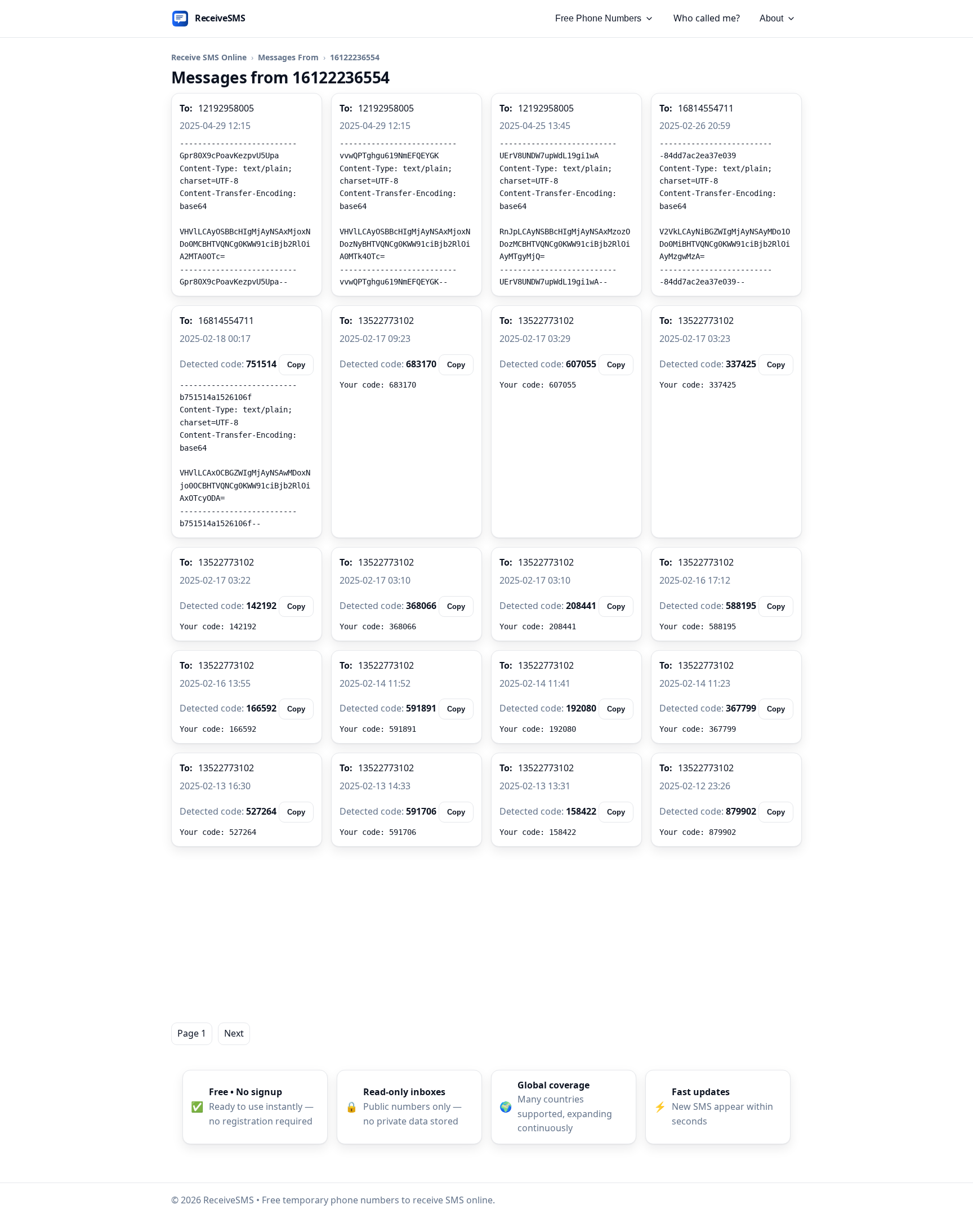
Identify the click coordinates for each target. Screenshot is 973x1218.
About (771, 18)
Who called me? (706, 18)
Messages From (288, 57)
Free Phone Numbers (598, 18)
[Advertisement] (486, 934)
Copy (296, 365)
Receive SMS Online (209, 57)
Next (234, 1033)
